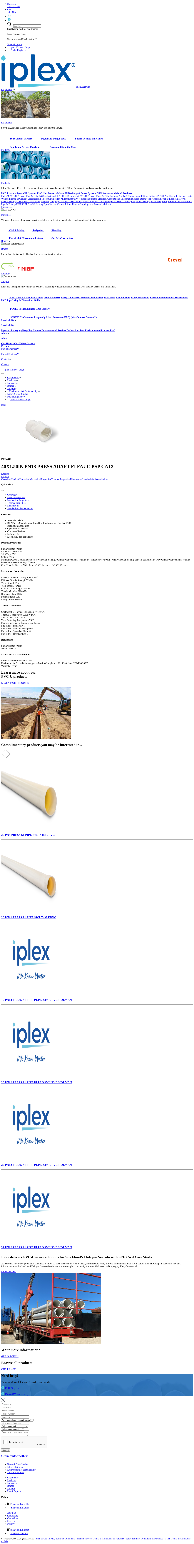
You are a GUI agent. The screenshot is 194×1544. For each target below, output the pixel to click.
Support (5, 273)
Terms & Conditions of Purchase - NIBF (151, 1538)
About (4, 333)
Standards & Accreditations (95, 479)
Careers (11, 1521)
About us (11, 1513)
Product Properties (20, 479)
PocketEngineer (18, 50)
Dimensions (76, 479)
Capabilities (6, 89)
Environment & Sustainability (21, 1469)
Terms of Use (40, 1538)
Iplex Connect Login (20, 47)
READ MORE (8, 1271)
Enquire (5, 473)
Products (5, 150)
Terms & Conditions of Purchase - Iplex (112, 1538)
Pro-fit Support (14, 1491)
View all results (14, 44)
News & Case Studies (17, 1464)
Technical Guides (15, 1472)
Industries (6, 207)
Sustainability (8, 320)
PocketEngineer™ (16, 396)
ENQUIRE (23, 683)
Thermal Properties (60, 479)
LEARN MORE (9, 683)
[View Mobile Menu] (2, 373)
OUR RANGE (8, 1369)
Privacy (11, 1523)
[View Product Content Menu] (2, 490)
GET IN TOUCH (9, 1356)
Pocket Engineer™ (10, 349)
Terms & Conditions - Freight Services (74, 1538)
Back (3, 404)
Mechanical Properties (40, 479)
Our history (12, 1515)
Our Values (12, 1518)
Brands (4, 241)
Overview (6, 479)
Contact (5, 359)
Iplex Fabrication (15, 1467)
